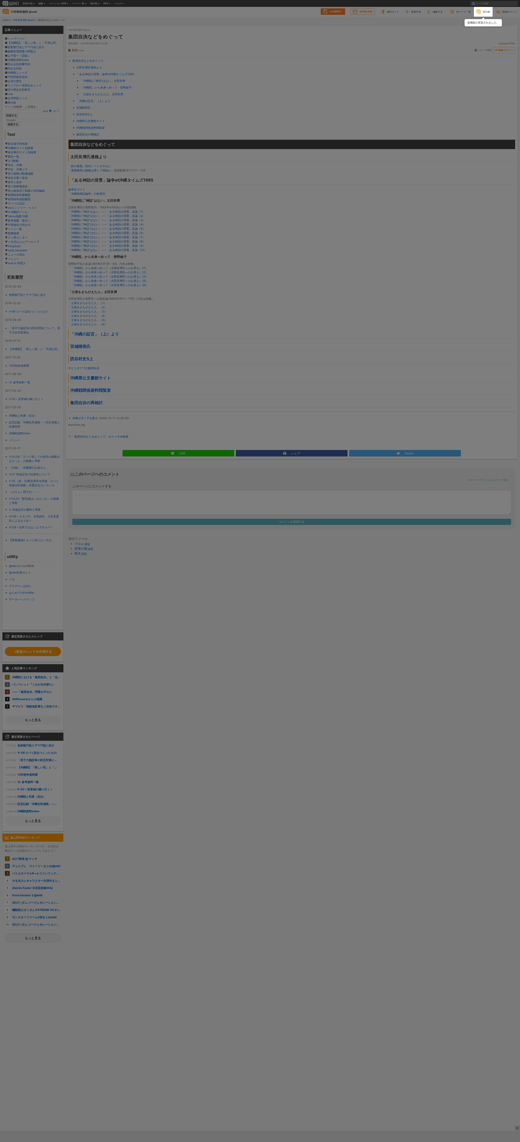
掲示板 (486, 11)
